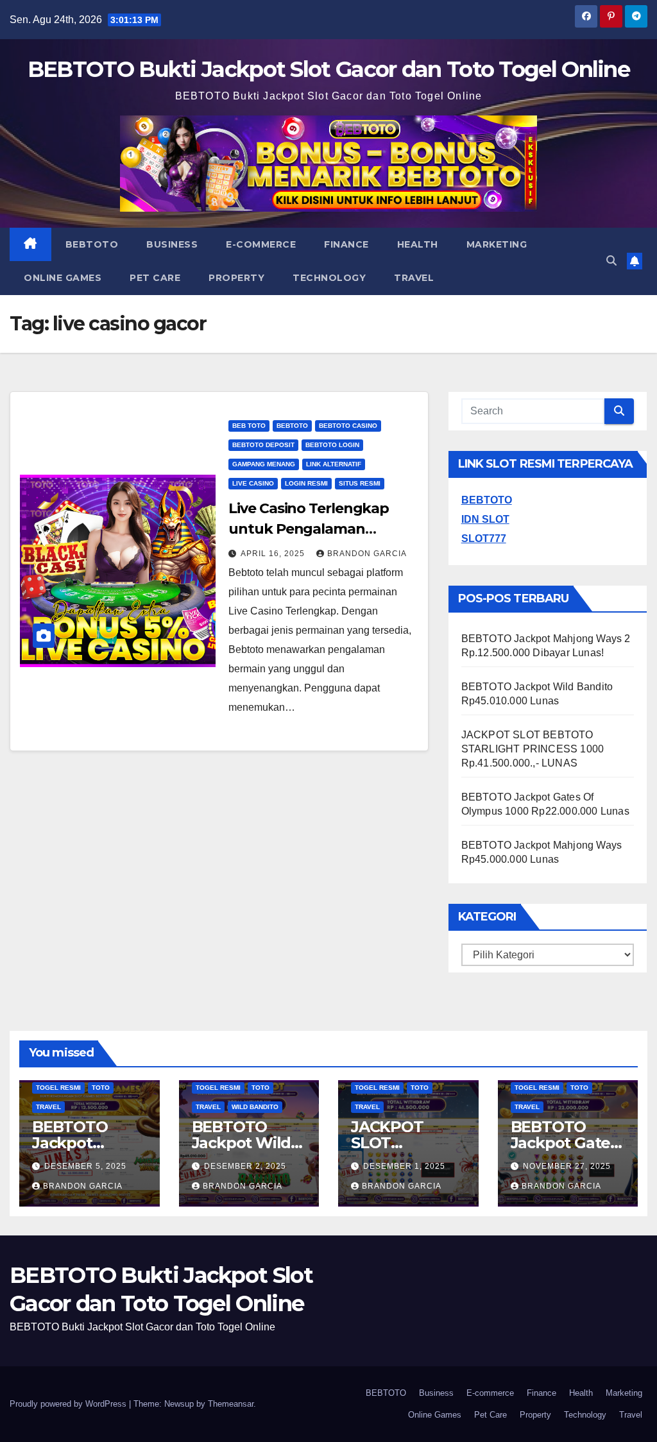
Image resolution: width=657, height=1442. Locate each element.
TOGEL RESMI (58, 1087)
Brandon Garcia (367, 553)
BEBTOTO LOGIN (332, 444)
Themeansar (230, 1404)
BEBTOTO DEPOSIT (263, 444)
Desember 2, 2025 (245, 1166)
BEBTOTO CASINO (348, 425)
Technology (329, 278)
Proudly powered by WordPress (69, 1404)
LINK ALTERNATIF (333, 464)
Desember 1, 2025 (404, 1166)
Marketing (496, 244)
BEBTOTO (92, 244)
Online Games (62, 278)
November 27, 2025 (567, 1166)
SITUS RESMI (359, 483)
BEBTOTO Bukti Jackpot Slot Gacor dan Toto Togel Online (328, 69)
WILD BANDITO (255, 1106)
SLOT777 (483, 538)
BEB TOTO (249, 425)
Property (236, 278)
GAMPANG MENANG (263, 464)
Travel (414, 278)
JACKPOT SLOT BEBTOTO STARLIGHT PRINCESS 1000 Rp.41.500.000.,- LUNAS (532, 748)
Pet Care (155, 278)
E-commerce (261, 244)
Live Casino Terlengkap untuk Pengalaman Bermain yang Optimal (308, 529)
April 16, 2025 (274, 553)
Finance (346, 244)
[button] (611, 260)
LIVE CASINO (253, 483)
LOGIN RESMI (306, 483)
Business (172, 244)
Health (417, 244)
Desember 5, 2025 (85, 1166)
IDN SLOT (485, 519)
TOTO (101, 1087)
